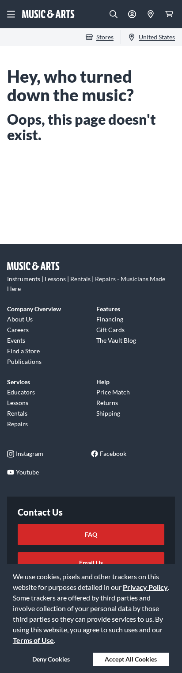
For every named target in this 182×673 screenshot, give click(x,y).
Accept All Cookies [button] (131, 659)
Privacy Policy (145, 587)
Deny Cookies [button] (51, 659)
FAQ (91, 534)
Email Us (91, 562)
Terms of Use (33, 640)
